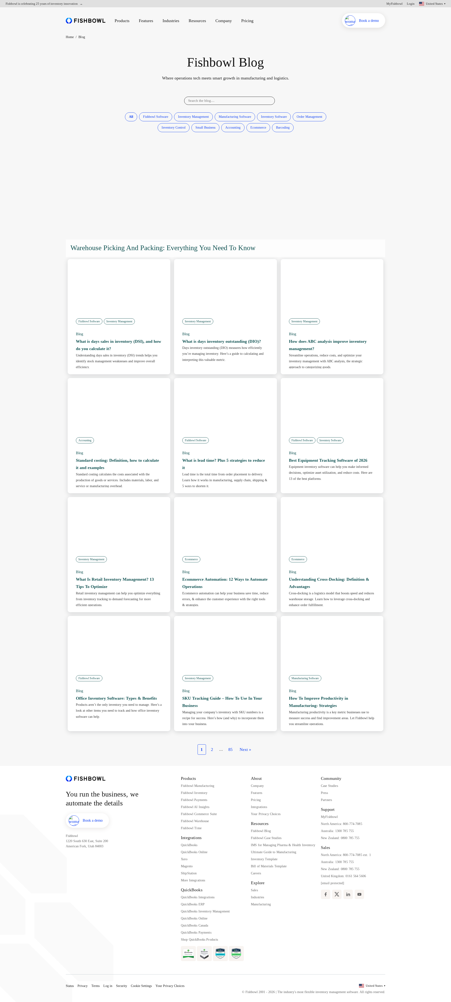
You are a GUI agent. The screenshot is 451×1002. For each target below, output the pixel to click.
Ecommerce (258, 127)
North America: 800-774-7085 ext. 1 (346, 855)
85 (230, 749)
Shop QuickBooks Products (199, 939)
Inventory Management (193, 116)
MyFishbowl (394, 3)
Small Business (205, 127)
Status (70, 986)
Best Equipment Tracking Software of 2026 (328, 460)
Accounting (233, 127)
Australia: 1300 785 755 (337, 831)
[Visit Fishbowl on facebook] (325, 894)
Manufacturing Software (235, 116)
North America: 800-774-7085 (341, 824)
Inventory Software (274, 116)
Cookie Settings (141, 986)
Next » (245, 749)
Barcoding (283, 127)
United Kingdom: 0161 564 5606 (343, 876)
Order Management (309, 116)
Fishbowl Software (155, 116)
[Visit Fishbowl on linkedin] (348, 894)
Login (411, 3)
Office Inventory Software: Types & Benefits (116, 698)
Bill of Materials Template (269, 866)
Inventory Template (264, 859)
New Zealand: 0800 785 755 (340, 838)
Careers (256, 873)
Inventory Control (174, 127)
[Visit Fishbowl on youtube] (359, 894)
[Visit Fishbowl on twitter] (337, 894)
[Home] (85, 20)
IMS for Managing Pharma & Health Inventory (283, 845)
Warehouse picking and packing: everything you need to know (163, 248)
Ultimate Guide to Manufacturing (273, 852)
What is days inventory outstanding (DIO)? (221, 341)
